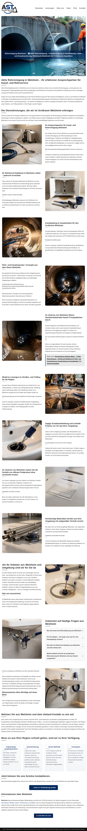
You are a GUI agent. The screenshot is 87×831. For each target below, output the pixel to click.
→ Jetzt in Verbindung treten (43, 787)
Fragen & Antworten (59, 829)
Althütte (11, 803)
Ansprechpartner (32, 829)
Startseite (39, 8)
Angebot (82, 829)
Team (68, 8)
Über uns (60, 8)
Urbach (17, 803)
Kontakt (82, 8)
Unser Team (52, 829)
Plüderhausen (24, 803)
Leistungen (49, 8)
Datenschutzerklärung (76, 829)
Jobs (70, 829)
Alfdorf (33, 803)
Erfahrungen (38, 829)
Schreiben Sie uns (45, 829)
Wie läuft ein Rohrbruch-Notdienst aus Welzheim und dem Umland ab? (63, 646)
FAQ (75, 8)
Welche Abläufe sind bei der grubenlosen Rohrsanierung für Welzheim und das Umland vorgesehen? (62, 656)
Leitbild (24, 829)
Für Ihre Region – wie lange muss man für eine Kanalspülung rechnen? (62, 638)
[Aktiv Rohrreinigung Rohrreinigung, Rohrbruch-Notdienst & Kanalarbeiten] (9, 8)
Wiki (27, 829)
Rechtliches (66, 829)
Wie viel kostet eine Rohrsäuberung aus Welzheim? (64, 630)
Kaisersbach (5, 803)
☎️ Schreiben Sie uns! (43, 815)
